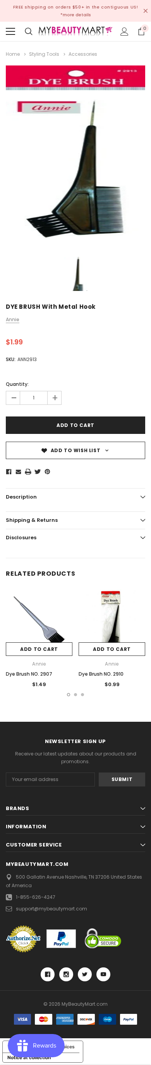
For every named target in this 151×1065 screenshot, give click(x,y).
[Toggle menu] (10, 31)
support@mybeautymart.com (51, 908)
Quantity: (17, 384)
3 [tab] (82, 694)
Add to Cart (39, 649)
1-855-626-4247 (35, 897)
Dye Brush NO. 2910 (101, 674)
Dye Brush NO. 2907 (29, 674)
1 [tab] (68, 694)
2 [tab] (75, 694)
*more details (75, 15)
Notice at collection (29, 1057)
